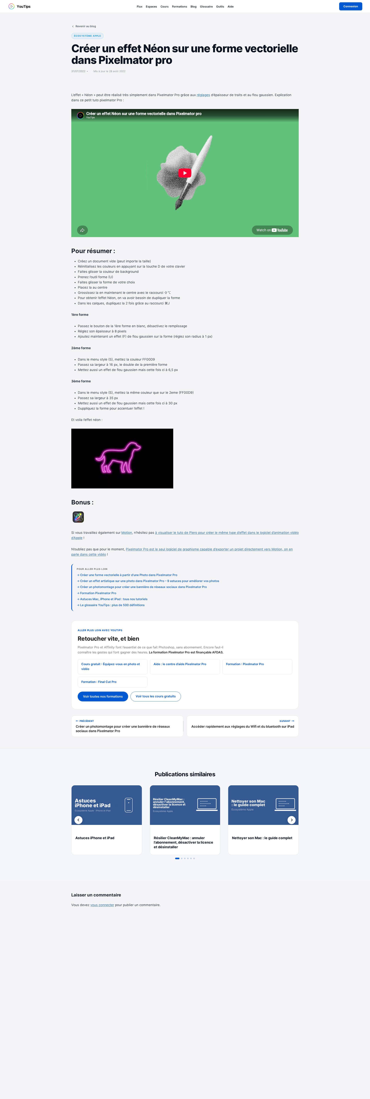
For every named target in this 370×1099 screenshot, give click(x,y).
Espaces (151, 6)
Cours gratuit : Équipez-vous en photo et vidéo (110, 666)
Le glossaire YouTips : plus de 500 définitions (112, 605)
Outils (220, 6)
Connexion (350, 6)
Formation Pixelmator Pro (98, 593)
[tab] (177, 858)
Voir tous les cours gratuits (156, 696)
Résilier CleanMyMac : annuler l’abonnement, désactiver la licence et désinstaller (183, 842)
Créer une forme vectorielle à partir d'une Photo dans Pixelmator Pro (128, 575)
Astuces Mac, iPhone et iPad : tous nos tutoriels (113, 599)
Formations (179, 6)
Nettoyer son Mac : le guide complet (262, 838)
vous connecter (102, 905)
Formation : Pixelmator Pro (245, 664)
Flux (139, 6)
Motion (126, 533)
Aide (231, 6)
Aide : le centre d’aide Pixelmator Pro (180, 664)
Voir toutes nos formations (103, 696)
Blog (194, 6)
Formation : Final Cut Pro (98, 682)
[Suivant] (292, 820)
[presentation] (106, 808)
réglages (203, 95)
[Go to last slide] (78, 820)
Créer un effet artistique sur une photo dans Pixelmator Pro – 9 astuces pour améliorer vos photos (149, 581)
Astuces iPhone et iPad (94, 838)
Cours (165, 6)
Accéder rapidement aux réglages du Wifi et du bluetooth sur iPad (242, 724)
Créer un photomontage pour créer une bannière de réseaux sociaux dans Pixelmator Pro (143, 587)
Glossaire (206, 6)
